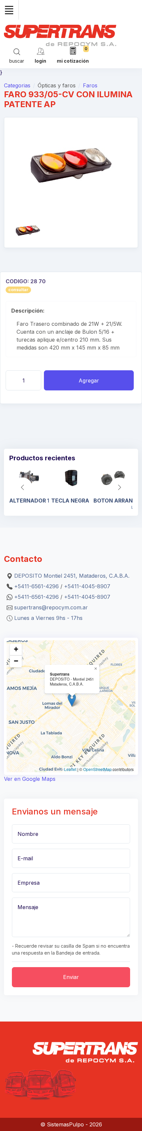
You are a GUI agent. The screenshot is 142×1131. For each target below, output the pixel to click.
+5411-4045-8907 (87, 586)
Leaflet (70, 769)
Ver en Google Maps (29, 779)
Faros (90, 85)
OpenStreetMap (97, 769)
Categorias (17, 85)
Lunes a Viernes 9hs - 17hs (48, 618)
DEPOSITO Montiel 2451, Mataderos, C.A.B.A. (71, 575)
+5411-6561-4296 (36, 586)
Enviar (71, 977)
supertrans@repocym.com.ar (51, 607)
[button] (119, 487)
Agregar (89, 380)
